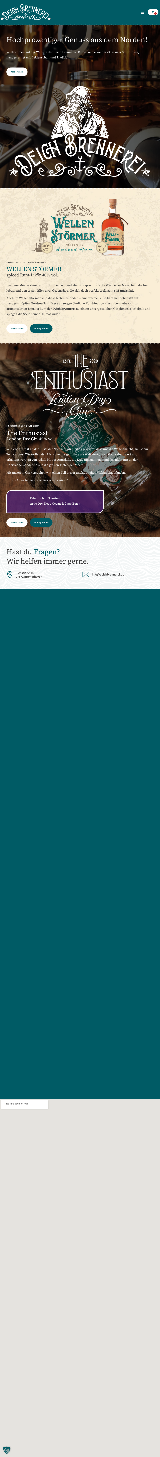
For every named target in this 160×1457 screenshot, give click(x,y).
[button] (142, 12)
